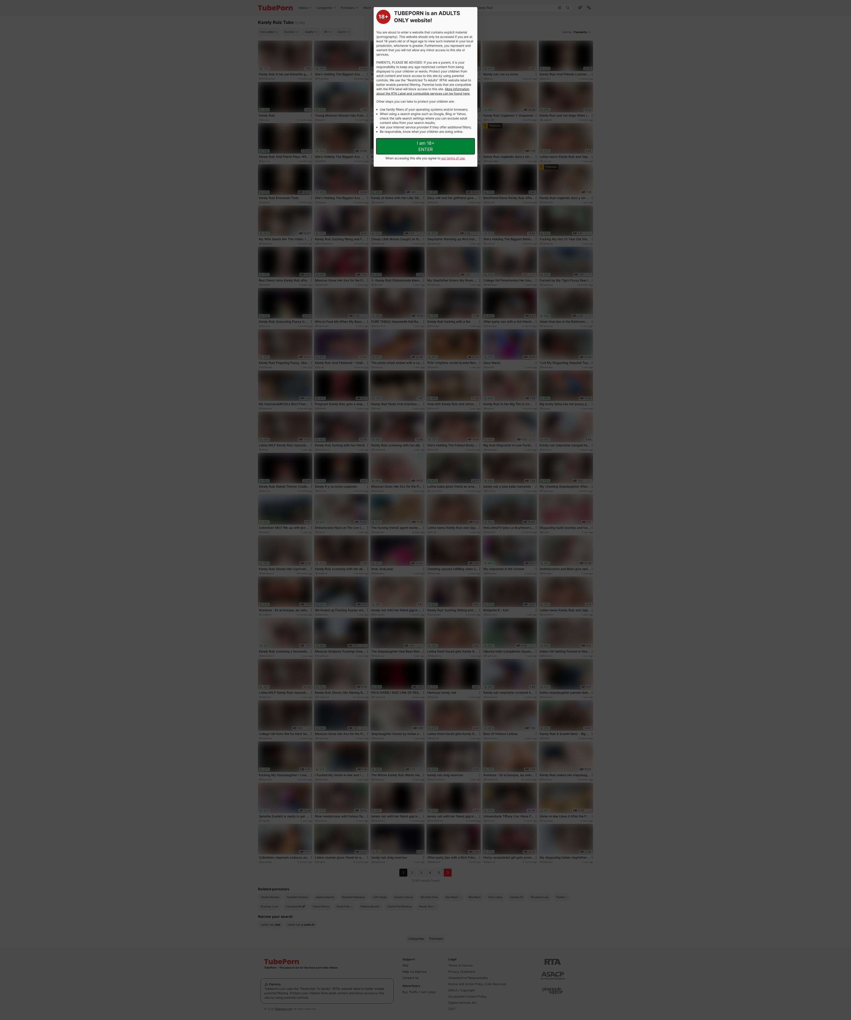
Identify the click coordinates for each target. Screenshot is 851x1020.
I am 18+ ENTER (425, 146)
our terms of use (453, 158)
